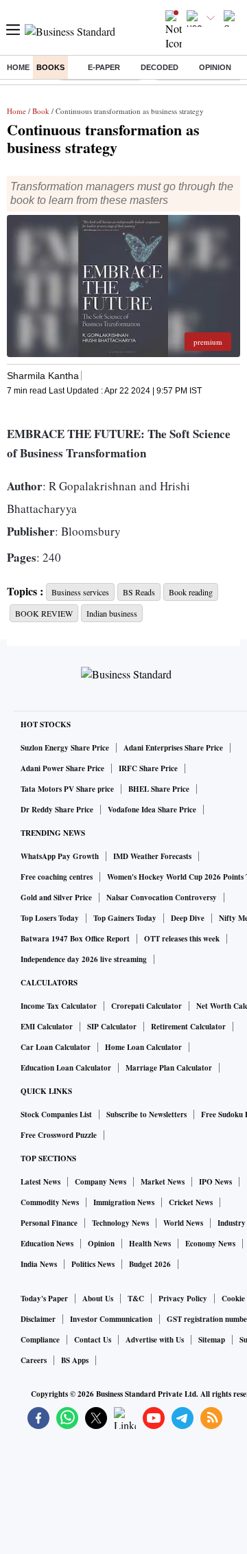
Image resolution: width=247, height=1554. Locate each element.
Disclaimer (38, 1319)
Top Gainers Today (124, 918)
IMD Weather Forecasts (152, 856)
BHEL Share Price (158, 789)
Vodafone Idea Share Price (152, 809)
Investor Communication (111, 1319)
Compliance (40, 1340)
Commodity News (50, 1202)
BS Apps (75, 1360)
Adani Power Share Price (62, 768)
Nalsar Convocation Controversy (161, 897)
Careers (34, 1360)
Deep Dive (187, 918)
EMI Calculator (47, 1026)
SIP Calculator (112, 1026)
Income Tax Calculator (59, 1006)
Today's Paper (44, 1298)
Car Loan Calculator (56, 1047)
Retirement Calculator (188, 1026)
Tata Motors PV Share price (67, 789)
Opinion (215, 67)
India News (39, 1264)
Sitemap (211, 1340)
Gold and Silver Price (56, 897)
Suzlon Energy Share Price (65, 748)
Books (50, 67)
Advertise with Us (155, 1340)
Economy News (210, 1243)
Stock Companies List (56, 1114)
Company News (100, 1182)
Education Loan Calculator (66, 1068)
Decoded (159, 67)
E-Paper (104, 67)
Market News (163, 1182)
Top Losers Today (50, 918)
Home (18, 67)
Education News (47, 1243)
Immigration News (123, 1202)
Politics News (93, 1264)
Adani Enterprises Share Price (173, 748)
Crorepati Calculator (146, 1006)
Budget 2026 (150, 1264)
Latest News (40, 1182)
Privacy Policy (182, 1298)
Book (40, 111)
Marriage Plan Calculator (169, 1068)
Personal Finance (49, 1223)
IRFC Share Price (148, 768)
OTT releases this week (182, 939)
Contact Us (92, 1340)
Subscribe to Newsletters (146, 1114)
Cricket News (191, 1202)
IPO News (215, 1182)
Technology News (120, 1223)
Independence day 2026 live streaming (84, 959)
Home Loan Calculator (143, 1047)
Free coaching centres (57, 877)
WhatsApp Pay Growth (60, 856)
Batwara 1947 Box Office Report (75, 939)
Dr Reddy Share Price (57, 809)
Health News (150, 1243)
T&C (136, 1298)
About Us (97, 1298)
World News (183, 1223)
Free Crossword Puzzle (59, 1135)
